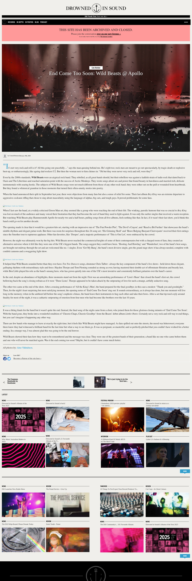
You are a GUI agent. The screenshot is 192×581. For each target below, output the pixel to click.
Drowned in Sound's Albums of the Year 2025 (162, 524)
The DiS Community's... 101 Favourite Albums (116, 524)
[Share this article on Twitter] (9, 359)
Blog (37, 22)
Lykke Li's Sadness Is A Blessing (157, 439)
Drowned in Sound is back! (55, 403)
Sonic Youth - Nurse (53, 524)
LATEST (4, 394)
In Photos (29, 22)
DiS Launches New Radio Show (13, 489)
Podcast (43, 22)
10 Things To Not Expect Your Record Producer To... (119, 489)
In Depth (20, 22)
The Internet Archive (106, 37)
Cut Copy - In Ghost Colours (156, 489)
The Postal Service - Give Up (56, 489)
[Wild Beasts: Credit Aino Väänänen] (13, 206)
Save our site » (96, 16)
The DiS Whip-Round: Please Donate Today (17, 524)
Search (186, 22)
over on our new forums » (109, 33)
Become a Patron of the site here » (27, 358)
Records (11, 22)
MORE (185, 471)
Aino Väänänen (24, 347)
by (13, 156)
